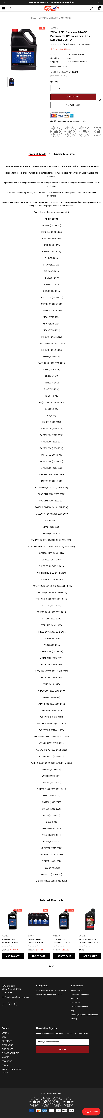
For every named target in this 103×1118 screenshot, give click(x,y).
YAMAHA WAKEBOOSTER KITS (49, 994)
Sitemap (74, 1019)
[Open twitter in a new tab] (10, 1004)
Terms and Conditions (80, 994)
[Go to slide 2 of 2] (53, 966)
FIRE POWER (7, 1041)
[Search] (10, 8)
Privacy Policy (76, 990)
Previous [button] (6, 927)
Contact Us (75, 1003)
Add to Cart (13, 956)
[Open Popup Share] (100, 101)
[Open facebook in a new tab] (4, 1004)
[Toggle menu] (3, 8)
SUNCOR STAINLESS (10, 1053)
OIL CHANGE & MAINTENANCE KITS (51, 990)
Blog (72, 1011)
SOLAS (5, 1065)
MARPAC (5, 1057)
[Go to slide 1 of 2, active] (50, 966)
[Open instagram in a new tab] (15, 1004)
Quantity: (54, 81)
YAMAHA (5, 1033)
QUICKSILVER (7, 1049)
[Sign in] (91, 8)
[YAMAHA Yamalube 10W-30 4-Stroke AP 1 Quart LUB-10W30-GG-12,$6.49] (90, 919)
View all (5, 1072)
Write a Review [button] (84, 44)
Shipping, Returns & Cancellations (84, 1015)
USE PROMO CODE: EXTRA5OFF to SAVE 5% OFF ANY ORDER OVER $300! (52, 2)
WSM (4, 1037)
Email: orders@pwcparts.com (17, 997)
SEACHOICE (7, 1061)
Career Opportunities (79, 1007)
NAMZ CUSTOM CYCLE (11, 1069)
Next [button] (97, 927)
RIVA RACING (7, 1045)
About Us (74, 998)
